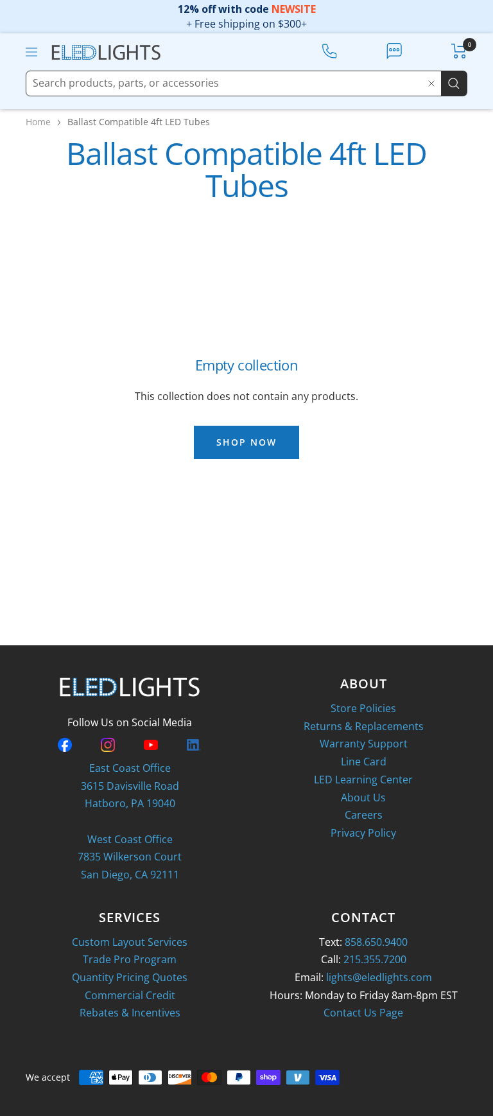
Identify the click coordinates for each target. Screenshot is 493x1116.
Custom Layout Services (129, 942)
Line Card (363, 761)
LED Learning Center (363, 779)
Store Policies (363, 708)
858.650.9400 (376, 942)
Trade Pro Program (130, 959)
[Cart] (459, 51)
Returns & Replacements (364, 726)
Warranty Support (364, 744)
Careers (364, 815)
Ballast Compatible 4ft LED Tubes (138, 122)
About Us (363, 797)
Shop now (246, 442)
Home (38, 122)
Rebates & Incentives (130, 1013)
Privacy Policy (363, 833)
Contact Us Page (363, 1013)
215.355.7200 (374, 959)
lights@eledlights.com (379, 977)
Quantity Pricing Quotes (129, 977)
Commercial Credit (130, 995)
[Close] (431, 83)
